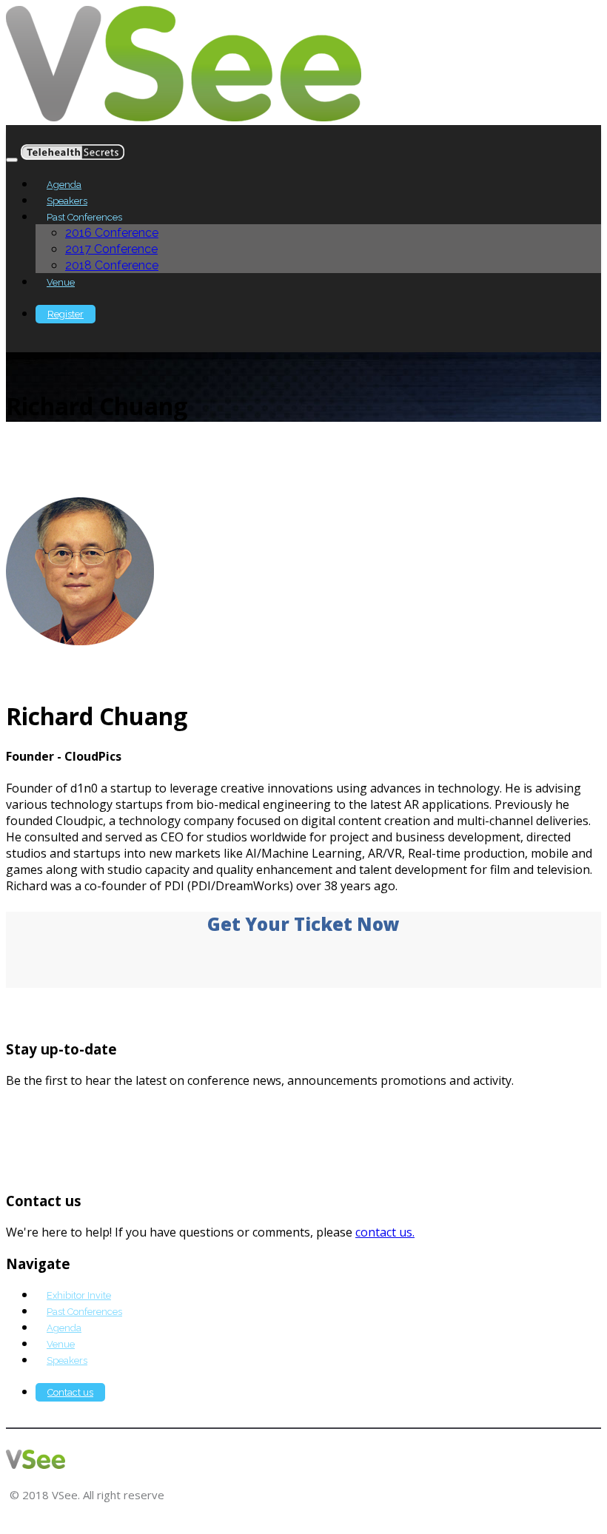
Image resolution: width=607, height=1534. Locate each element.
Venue (61, 282)
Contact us (70, 1392)
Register (65, 314)
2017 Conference (111, 249)
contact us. (385, 1232)
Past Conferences (84, 1311)
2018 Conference (111, 265)
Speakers (67, 200)
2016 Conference (111, 233)
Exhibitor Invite (79, 1295)
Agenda (64, 184)
